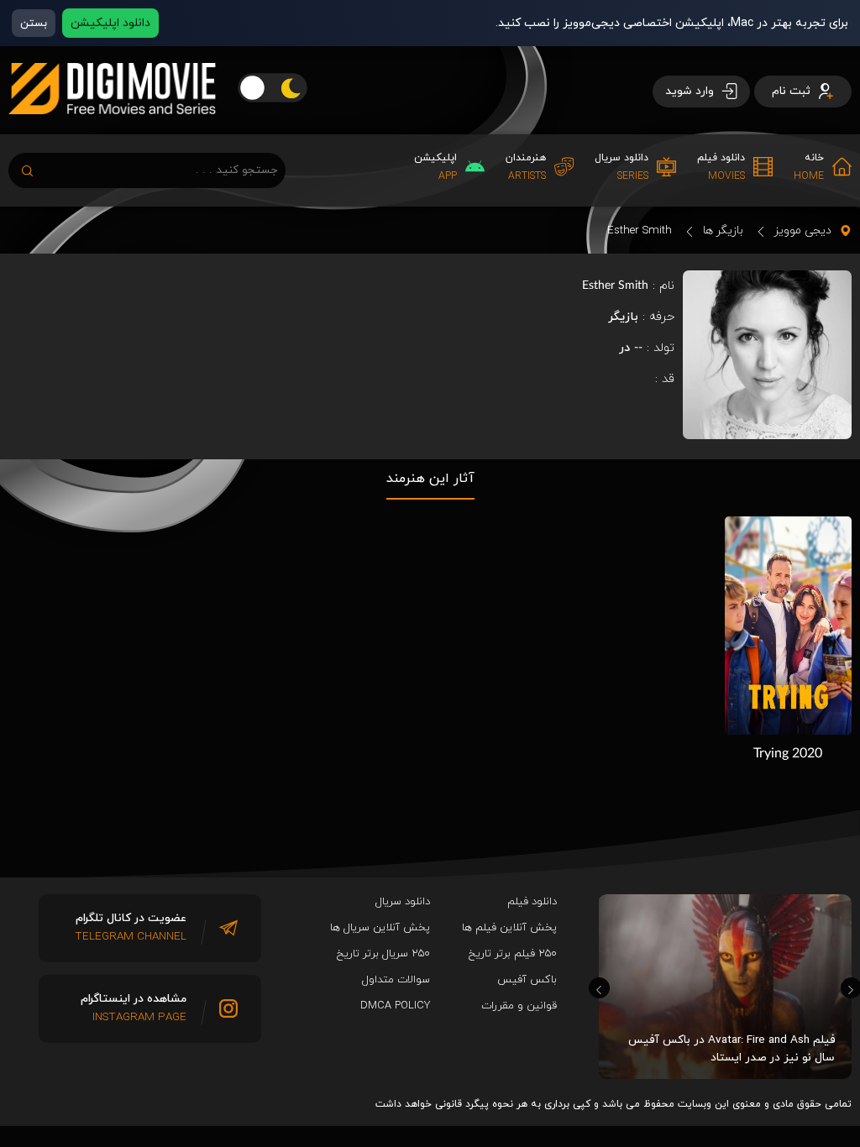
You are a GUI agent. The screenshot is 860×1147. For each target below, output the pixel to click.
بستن (33, 23)
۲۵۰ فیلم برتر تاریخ (513, 953)
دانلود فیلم (532, 901)
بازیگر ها (723, 230)
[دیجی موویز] (112, 127)
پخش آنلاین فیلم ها (509, 927)
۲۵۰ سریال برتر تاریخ (383, 953)
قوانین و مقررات (519, 1005)
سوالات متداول (396, 979)
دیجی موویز (802, 230)
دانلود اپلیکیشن (110, 23)
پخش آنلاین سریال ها (380, 927)
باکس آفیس (527, 979)
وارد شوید (691, 91)
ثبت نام (793, 91)
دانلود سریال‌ (402, 901)
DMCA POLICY (395, 1005)
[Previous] (599, 987)
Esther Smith (639, 230)
